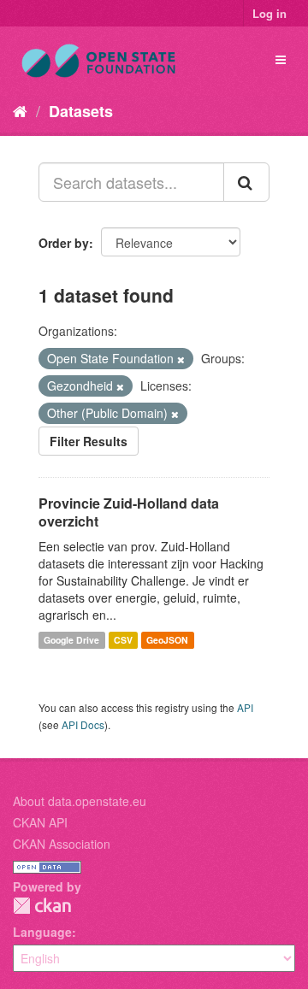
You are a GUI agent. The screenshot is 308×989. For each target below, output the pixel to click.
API (245, 707)
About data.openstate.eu (79, 800)
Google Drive (71, 639)
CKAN (42, 906)
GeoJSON (167, 639)
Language (42, 931)
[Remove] (181, 359)
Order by (63, 242)
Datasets (81, 111)
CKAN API (40, 822)
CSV (123, 639)
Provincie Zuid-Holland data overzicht (128, 512)
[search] (246, 182)
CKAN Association (61, 843)
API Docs (83, 724)
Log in (269, 13)
